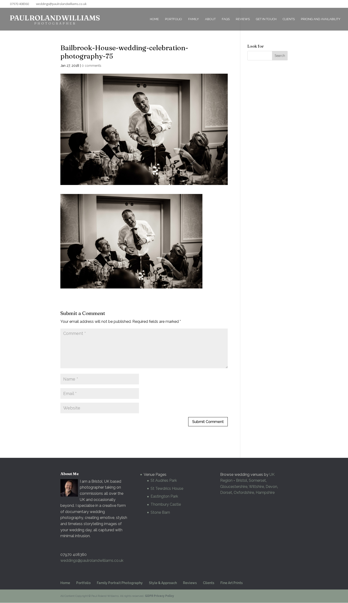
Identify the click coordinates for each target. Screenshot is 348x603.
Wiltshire (256, 486)
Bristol (241, 480)
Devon (271, 486)
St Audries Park (164, 480)
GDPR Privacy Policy (159, 596)
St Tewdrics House (167, 488)
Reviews (243, 19)
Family (193, 19)
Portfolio (173, 19)
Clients (289, 19)
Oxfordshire (244, 492)
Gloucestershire (233, 486)
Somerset (257, 480)
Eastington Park (164, 496)
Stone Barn (160, 512)
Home (154, 19)
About (210, 19)
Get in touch (266, 19)
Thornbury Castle (166, 504)
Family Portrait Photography (120, 583)
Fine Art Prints (231, 583)
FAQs (226, 19)
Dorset (226, 492)
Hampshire (265, 492)
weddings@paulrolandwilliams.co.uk (91, 560)
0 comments (91, 66)
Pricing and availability (320, 19)
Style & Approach (163, 583)
